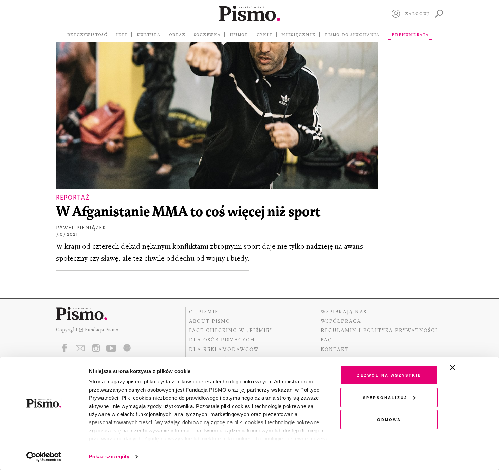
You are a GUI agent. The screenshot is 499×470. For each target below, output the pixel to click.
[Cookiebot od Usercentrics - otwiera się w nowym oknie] (44, 457)
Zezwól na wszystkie (389, 375)
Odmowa (389, 419)
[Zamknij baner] (470, 367)
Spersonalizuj (385, 397)
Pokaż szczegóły (109, 456)
